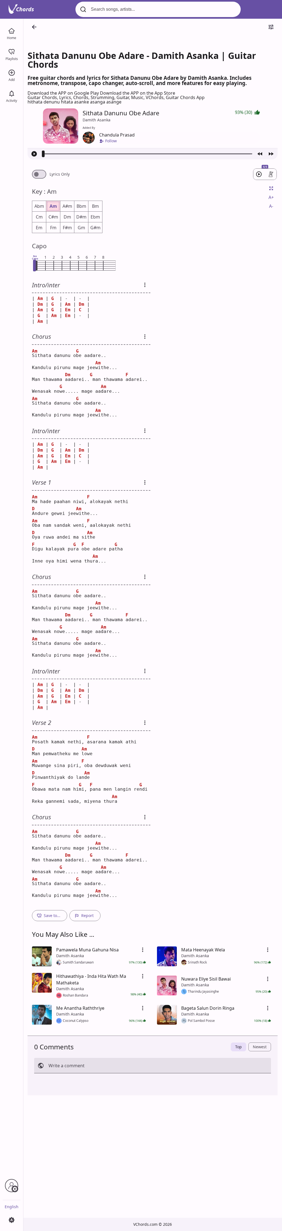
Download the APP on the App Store (137, 93)
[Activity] (11, 93)
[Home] (11, 30)
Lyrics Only (60, 174)
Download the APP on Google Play (64, 93)
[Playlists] (11, 51)
